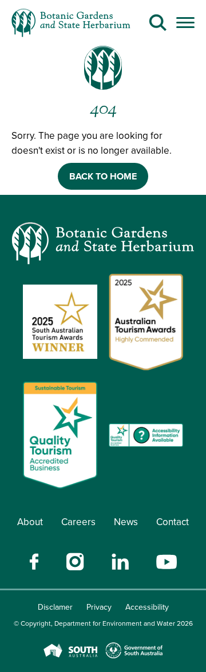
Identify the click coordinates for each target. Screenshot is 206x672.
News (126, 522)
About (30, 522)
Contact (172, 522)
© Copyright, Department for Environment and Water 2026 (103, 623)
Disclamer (55, 607)
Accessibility (147, 607)
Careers (78, 522)
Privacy (99, 607)
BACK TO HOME (103, 176)
